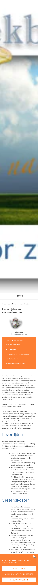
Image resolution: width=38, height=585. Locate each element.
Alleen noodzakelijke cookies (19, 574)
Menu (20, 296)
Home (4, 304)
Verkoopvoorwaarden (15, 340)
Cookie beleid (12, 349)
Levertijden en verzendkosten (18, 354)
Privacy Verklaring (13, 345)
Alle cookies (19, 568)
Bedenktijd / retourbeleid (16, 364)
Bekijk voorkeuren (19, 580)
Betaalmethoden (13, 359)
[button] (35, 556)
